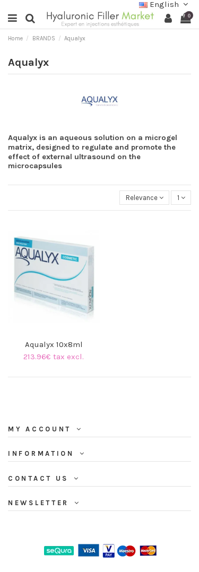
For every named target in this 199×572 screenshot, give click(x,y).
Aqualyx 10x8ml (54, 344)
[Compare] (47, 332)
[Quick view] (60, 332)
